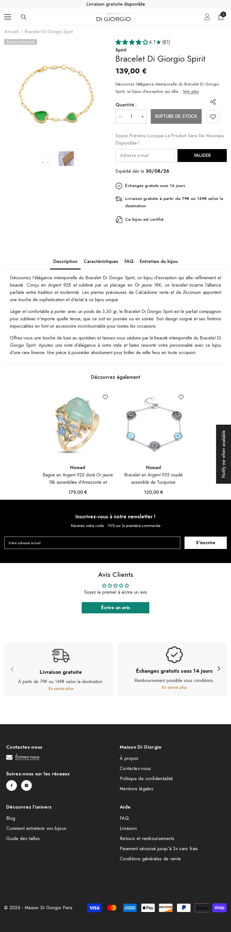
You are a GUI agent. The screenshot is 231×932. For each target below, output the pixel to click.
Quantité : (126, 105)
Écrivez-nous (27, 757)
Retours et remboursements (147, 838)
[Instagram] (26, 785)
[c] (218, 669)
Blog (10, 818)
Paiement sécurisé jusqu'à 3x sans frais (159, 848)
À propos (129, 758)
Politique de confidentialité (146, 778)
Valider (202, 155)
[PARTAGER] (211, 102)
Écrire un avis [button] (115, 607)
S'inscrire (205, 542)
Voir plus (191, 91)
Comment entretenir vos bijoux (36, 828)
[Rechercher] (23, 17)
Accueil (11, 31)
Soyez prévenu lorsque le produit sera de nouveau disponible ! (169, 139)
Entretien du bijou (159, 261)
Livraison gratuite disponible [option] (115, 4)
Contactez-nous (135, 768)
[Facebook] (11, 785)
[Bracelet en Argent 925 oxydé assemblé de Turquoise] (153, 424)
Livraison (128, 828)
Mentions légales (136, 788)
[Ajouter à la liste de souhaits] (213, 117)
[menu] (7, 16)
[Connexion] (207, 17)
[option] (55, 90)
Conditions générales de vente (150, 859)
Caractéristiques (101, 261)
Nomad (77, 467)
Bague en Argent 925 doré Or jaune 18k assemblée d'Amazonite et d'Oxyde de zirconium (78, 479)
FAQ (129, 261)
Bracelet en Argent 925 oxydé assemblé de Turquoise (153, 478)
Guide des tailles (23, 838)
